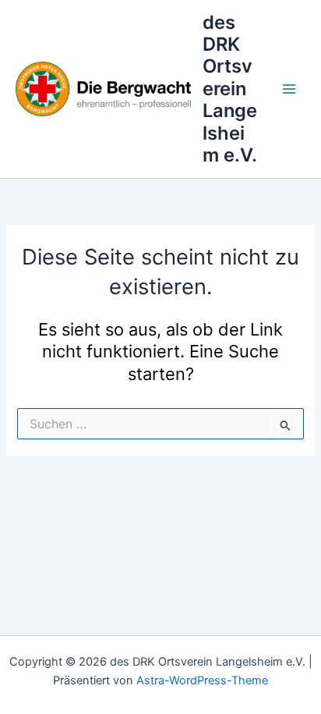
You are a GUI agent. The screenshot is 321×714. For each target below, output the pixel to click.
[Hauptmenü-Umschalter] (289, 89)
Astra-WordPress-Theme (202, 680)
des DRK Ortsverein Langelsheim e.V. (230, 89)
